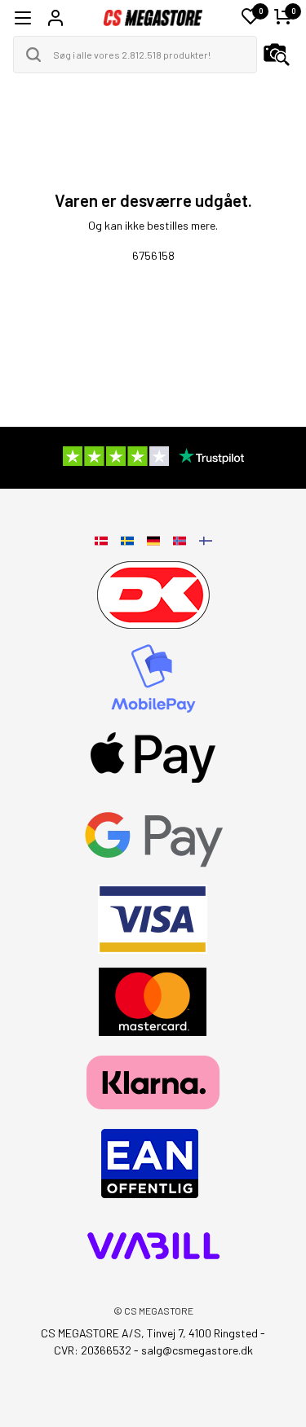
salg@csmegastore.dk (197, 1350)
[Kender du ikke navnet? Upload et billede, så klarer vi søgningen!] (276, 54)
